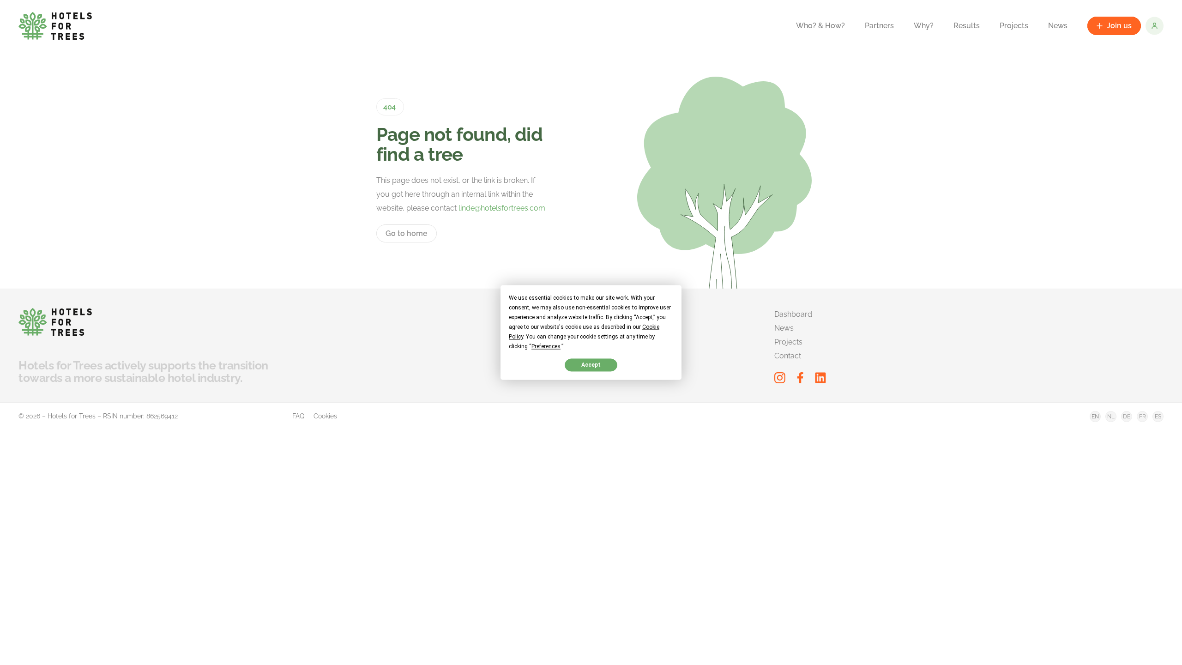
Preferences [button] (546, 346)
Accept (591, 365)
